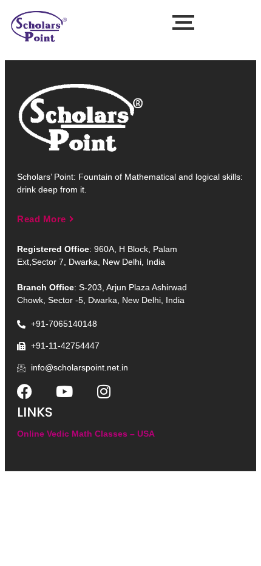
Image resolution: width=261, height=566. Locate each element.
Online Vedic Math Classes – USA (86, 433)
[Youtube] (64, 391)
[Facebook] (24, 391)
